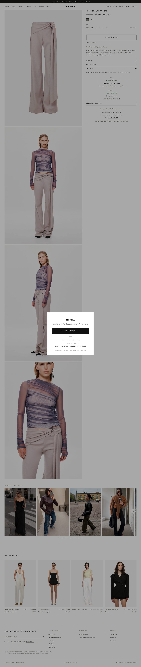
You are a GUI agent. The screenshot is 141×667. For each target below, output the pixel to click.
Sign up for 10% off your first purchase (70, 346)
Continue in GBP (81, 350)
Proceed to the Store (70, 331)
